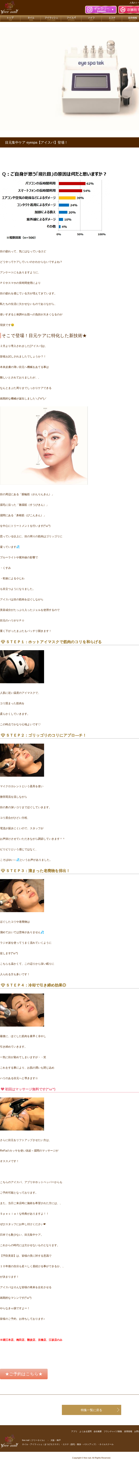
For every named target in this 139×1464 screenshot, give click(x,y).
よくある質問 (85, 1431)
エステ (112, 18)
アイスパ (71, 18)
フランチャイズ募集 (113, 1431)
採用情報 (128, 1431)
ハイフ (91, 18)
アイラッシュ (51, 18)
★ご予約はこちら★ (24, 1374)
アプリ (74, 1431)
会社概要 (98, 1431)
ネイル (30, 18)
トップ (10, 18)
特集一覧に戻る (91, 1410)
